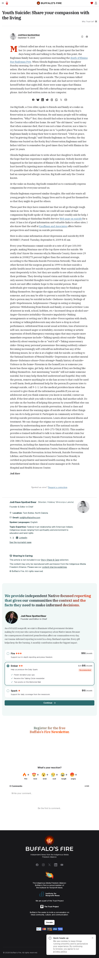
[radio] (49, 655)
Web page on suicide (71, 218)
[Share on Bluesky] (38, 99)
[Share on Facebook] (33, 99)
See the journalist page (20, 542)
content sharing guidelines (54, 567)
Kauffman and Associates (53, 226)
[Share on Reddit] (47, 99)
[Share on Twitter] (61, 99)
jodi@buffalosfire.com (30, 517)
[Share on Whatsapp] (56, 99)
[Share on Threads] (52, 99)
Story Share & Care (50, 560)
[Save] (82, 36)
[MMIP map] (7, 3)
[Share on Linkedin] (42, 99)
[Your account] (96, 3)
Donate (49, 922)
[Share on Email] (65, 99)
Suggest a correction (57, 487)
